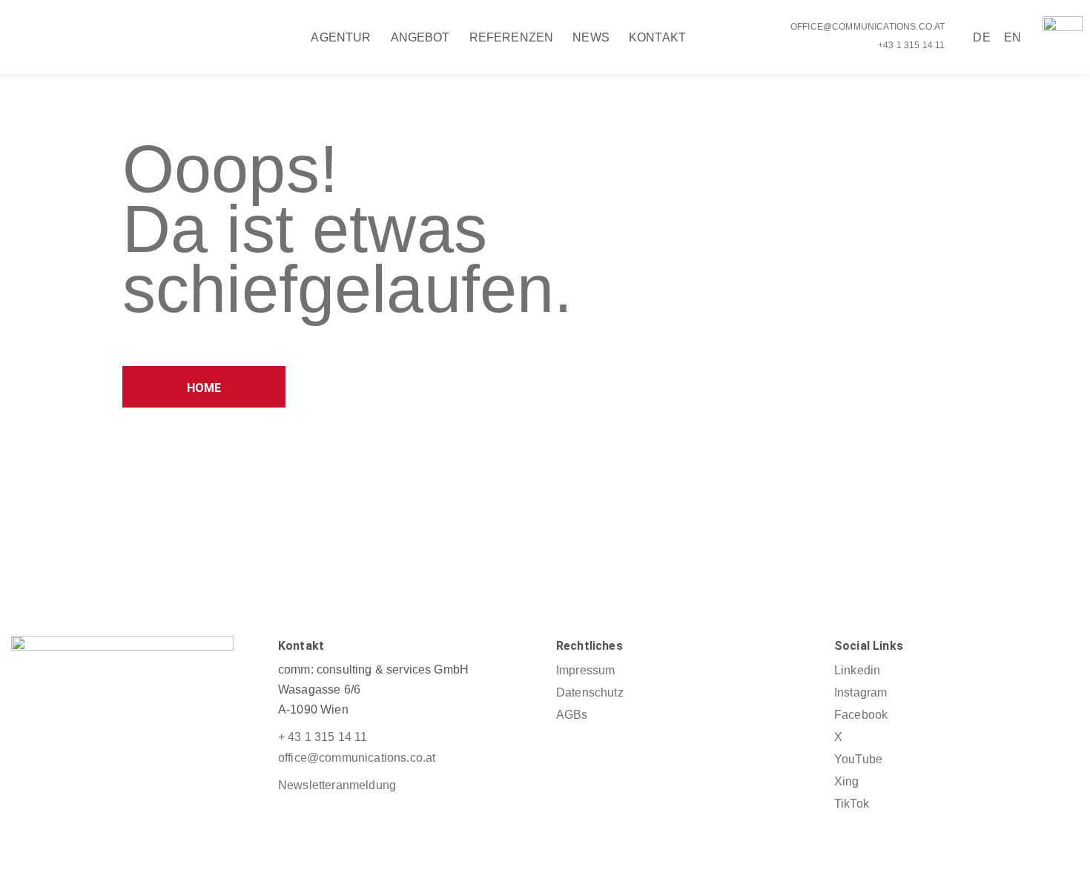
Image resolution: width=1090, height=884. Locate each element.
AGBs (572, 714)
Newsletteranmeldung (337, 785)
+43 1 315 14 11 (911, 45)
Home (204, 388)
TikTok (851, 803)
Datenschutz (590, 692)
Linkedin (857, 670)
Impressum (585, 670)
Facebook (861, 714)
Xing (846, 781)
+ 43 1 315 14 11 (323, 737)
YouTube (858, 759)
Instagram (860, 692)
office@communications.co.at (867, 26)
